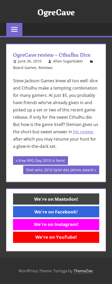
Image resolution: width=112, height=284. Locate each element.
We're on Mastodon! (56, 199)
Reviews (46, 67)
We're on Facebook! (56, 212)
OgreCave (56, 11)
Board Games (24, 67)
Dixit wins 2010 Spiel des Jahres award (59, 170)
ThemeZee (83, 270)
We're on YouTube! (56, 237)
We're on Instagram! (56, 224)
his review (83, 132)
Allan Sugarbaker (68, 61)
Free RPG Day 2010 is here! (41, 161)
